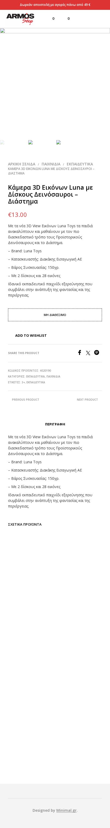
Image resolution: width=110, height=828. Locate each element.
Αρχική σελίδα (21, 164)
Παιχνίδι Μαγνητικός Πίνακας (79, 665)
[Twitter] (90, 353)
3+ (23, 382)
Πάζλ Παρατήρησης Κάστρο (79, 580)
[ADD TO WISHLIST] (48, 584)
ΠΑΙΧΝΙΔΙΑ (51, 164)
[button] (49, 18)
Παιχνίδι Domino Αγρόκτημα (30, 581)
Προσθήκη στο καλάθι (30, 597)
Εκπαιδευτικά (80, 164)
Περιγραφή (55, 424)
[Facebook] (81, 353)
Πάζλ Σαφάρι (30, 747)
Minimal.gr (66, 810)
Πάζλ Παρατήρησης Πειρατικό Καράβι (30, 665)
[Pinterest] (98, 353)
